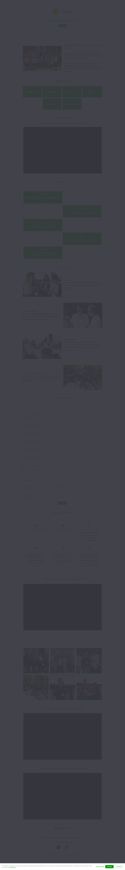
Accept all (109, 866)
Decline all (119, 866)
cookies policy (12, 867)
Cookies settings (100, 866)
